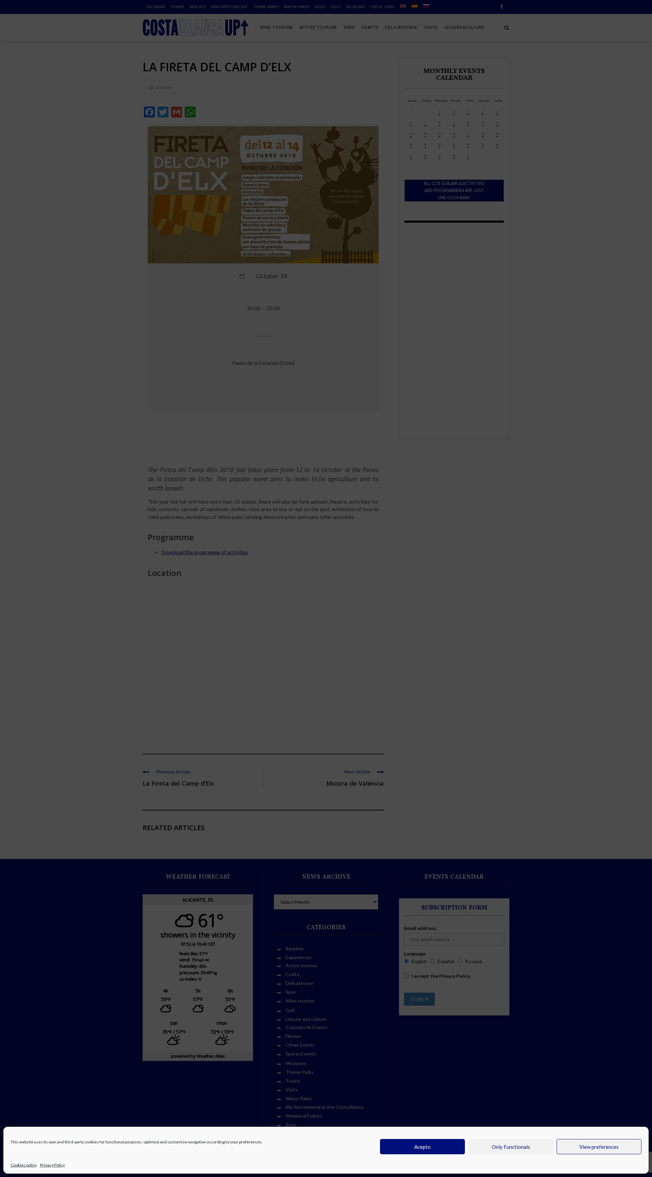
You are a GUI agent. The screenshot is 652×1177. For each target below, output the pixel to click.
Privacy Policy (52, 1164)
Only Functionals (511, 1147)
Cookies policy (24, 1164)
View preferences (599, 1147)
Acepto (422, 1147)
